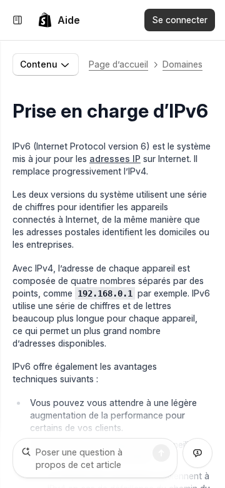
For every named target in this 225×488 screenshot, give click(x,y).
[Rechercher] (161, 453)
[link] (59, 20)
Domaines (182, 64)
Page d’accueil (118, 64)
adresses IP (115, 158)
